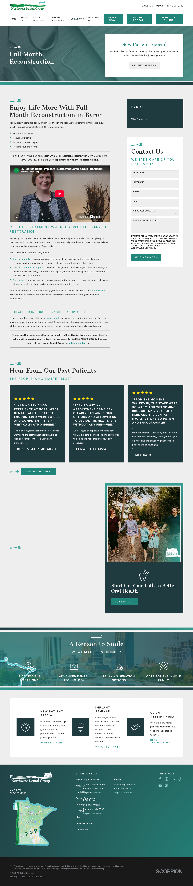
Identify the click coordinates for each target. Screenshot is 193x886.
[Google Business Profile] (166, 785)
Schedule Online (84, 823)
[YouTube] (160, 785)
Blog (78, 817)
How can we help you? (145, 220)
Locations (81, 804)
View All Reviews (38, 471)
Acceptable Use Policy (143, 248)
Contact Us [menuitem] (93, 19)
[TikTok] (179, 779)
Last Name (138, 182)
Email (136, 201)
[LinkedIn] (173, 779)
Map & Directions (92, 792)
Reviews (80, 810)
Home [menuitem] (13, 19)
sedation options (98, 290)
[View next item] (17, 472)
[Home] (28, 5)
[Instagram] (166, 779)
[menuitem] (155, 119)
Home (79, 779)
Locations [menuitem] (77, 19)
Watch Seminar (106, 747)
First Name (138, 172)
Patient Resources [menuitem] (57, 19)
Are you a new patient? (145, 211)
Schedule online (168, 19)
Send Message (145, 257)
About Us (80, 785)
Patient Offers (143, 65)
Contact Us (123, 601)
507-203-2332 (175, 6)
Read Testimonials (160, 741)
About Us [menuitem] (25, 19)
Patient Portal (138, 19)
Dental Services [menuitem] (38, 19)
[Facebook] (160, 779)
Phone (136, 192)
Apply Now (112, 19)
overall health (52, 318)
